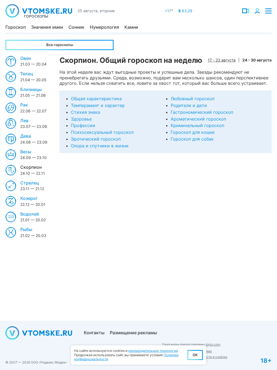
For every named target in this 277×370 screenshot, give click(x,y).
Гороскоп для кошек (193, 132)
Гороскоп (15, 27)
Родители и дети (189, 105)
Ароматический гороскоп (198, 119)
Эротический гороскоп (96, 139)
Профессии (83, 125)
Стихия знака (85, 112)
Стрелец (29, 183)
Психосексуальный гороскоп (102, 132)
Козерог (29, 198)
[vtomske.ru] (38, 11)
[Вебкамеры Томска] (245, 10)
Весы (25, 151)
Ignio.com (213, 344)
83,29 (185, 10)
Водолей (29, 214)
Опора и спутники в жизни (99, 145)
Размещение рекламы (133, 332)
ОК (195, 355)
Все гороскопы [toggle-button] (59, 45)
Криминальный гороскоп (197, 125)
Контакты (94, 332)
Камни (131, 27)
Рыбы (26, 229)
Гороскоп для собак (192, 139)
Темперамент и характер (98, 105)
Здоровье (81, 119)
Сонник (76, 27)
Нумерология (104, 27)
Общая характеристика (96, 98)
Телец (26, 73)
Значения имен (47, 27)
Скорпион (31, 167)
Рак (24, 105)
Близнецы (31, 89)
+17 (169, 10)
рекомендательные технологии (153, 351)
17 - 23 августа (222, 60)
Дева (25, 136)
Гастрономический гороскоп (202, 112)
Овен (25, 58)
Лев (24, 120)
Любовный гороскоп (193, 98)
